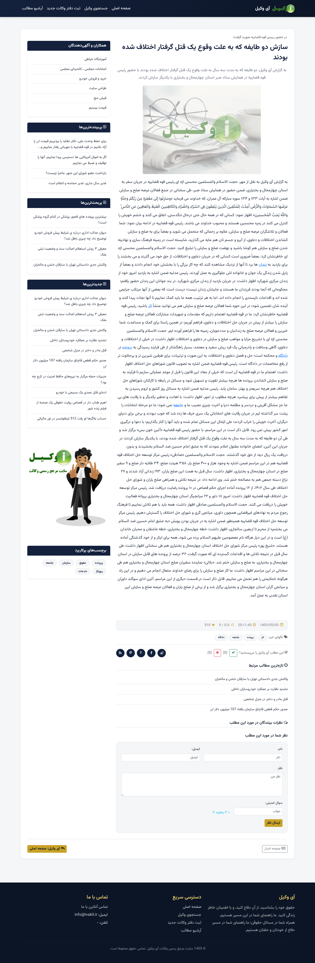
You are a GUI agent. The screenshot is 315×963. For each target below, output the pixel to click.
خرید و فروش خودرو (92, 78)
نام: (280, 749)
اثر (150, 306)
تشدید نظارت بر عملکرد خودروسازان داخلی (259, 689)
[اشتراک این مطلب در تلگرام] (162, 653)
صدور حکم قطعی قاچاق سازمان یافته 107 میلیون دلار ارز (249, 709)
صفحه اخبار (273, 848)
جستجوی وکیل (96, 8)
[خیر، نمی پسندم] (217, 653)
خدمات (82, 571)
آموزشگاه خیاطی (95, 59)
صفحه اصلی (121, 8)
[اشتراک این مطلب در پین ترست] (130, 653)
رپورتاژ (99, 571)
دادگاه (283, 356)
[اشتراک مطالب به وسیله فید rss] (120, 653)
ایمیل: (195, 749)
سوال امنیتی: (274, 803)
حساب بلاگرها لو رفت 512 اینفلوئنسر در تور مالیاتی (71, 418)
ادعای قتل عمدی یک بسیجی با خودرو (81, 392)
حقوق (82, 563)
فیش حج (100, 98)
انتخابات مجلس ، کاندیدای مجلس (83, 69)
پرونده (127, 347)
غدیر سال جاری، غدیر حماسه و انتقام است (77, 183)
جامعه (178, 405)
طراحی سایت (97, 88)
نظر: (280, 768)
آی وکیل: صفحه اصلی (45, 848)
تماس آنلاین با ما (94, 907)
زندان (263, 265)
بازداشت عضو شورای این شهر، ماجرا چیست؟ (76, 173)
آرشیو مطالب (32, 8)
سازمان (66, 563)
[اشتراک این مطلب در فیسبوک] (151, 653)
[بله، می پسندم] (233, 653)
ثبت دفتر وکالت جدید (63, 8)
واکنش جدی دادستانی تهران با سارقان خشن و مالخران (251, 679)
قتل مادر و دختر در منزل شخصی (266, 699)
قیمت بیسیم (97, 108)
